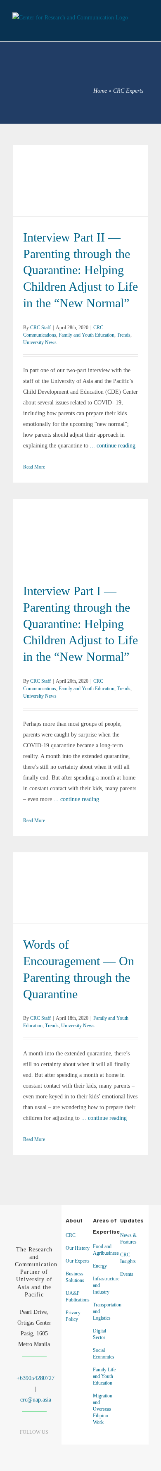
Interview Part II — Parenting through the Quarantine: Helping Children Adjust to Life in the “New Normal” (80, 170)
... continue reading (112, 445)
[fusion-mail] (41, 1461)
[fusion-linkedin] (34, 1448)
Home (100, 91)
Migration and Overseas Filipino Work (102, 1409)
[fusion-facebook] (20, 1448)
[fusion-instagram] (48, 1448)
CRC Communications (51, 181)
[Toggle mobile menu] (145, 24)
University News (88, 191)
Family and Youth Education (103, 181)
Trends (62, 191)
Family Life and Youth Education (104, 1376)
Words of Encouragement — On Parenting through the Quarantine (80, 882)
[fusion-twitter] (27, 1461)
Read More (34, 467)
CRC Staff (40, 327)
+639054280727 (34, 1378)
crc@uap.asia (35, 1400)
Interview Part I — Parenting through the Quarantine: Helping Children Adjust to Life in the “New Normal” (80, 523)
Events (126, 1274)
